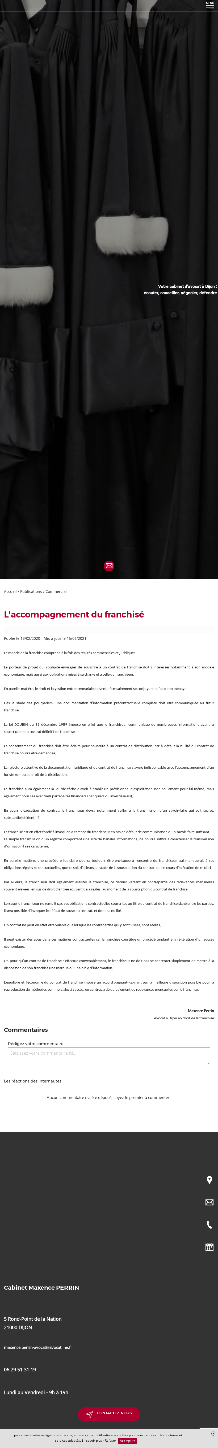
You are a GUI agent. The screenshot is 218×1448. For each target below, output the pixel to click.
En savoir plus (92, 1440)
